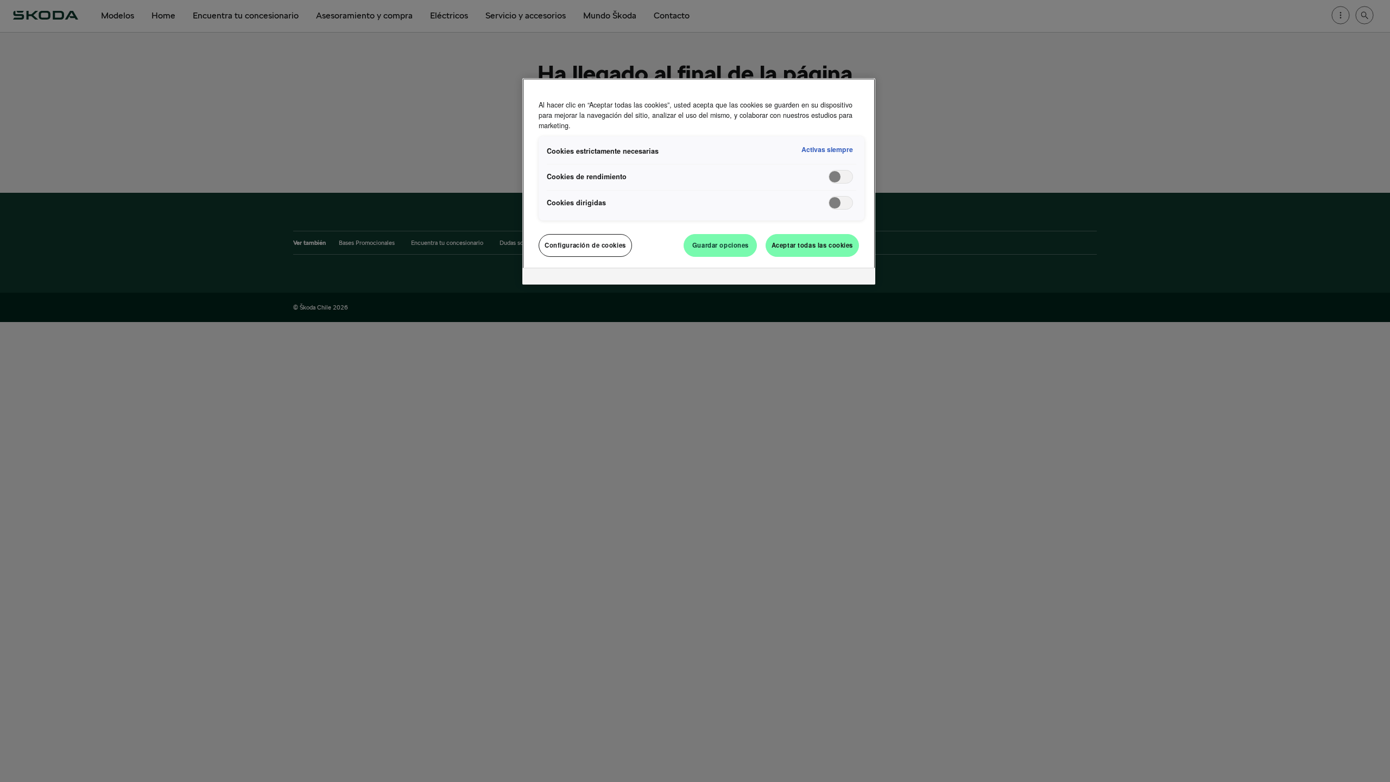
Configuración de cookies (585, 245)
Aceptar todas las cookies (812, 245)
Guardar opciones (720, 245)
